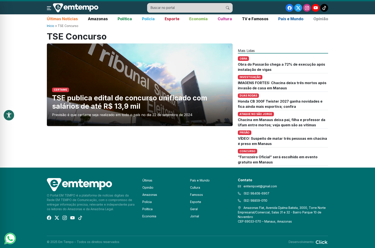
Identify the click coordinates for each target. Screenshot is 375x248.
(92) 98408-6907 (256, 193)
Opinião (320, 19)
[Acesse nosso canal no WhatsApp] (9, 238)
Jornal (194, 216)
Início (50, 26)
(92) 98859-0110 (255, 200)
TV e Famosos (255, 19)
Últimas (147, 180)
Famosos (196, 194)
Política (125, 19)
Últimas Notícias (62, 19)
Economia (198, 19)
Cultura (225, 19)
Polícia (148, 19)
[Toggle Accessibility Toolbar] (9, 115)
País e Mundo (290, 19)
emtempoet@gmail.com (260, 186)
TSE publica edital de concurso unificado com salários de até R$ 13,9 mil (129, 102)
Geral (194, 209)
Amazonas (98, 19)
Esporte (172, 19)
